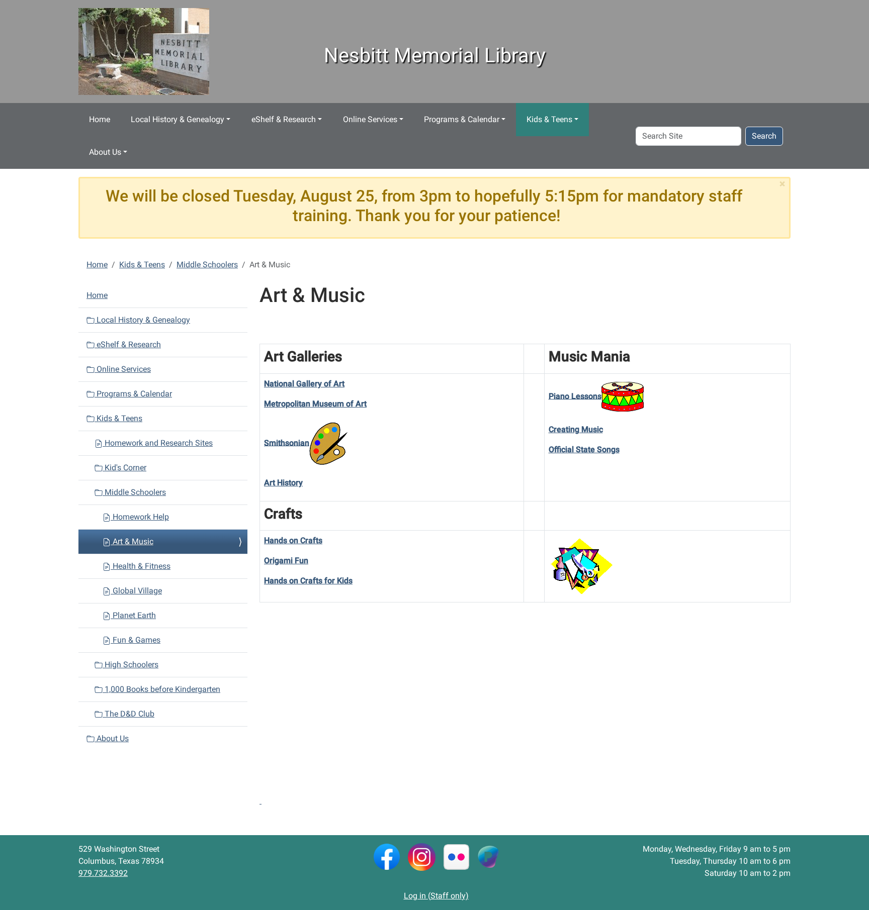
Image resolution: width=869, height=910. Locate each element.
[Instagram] (422, 856)
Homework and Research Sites (158, 443)
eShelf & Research (283, 119)
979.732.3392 (103, 873)
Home (99, 119)
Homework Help (140, 517)
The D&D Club (128, 714)
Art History (283, 482)
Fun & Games (135, 640)
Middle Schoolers (207, 264)
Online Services (370, 119)
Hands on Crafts (293, 540)
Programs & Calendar (461, 119)
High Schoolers (130, 664)
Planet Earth (133, 615)
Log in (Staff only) (436, 895)
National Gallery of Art (304, 383)
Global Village (136, 590)
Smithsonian (286, 442)
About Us (105, 152)
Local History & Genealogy (177, 119)
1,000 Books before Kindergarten (161, 689)
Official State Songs (584, 449)
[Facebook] (387, 856)
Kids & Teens (549, 119)
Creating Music (576, 429)
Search (764, 136)
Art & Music (132, 541)
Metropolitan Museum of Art (315, 404)
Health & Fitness (140, 566)
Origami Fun (286, 560)
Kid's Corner (124, 467)
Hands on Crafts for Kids (308, 580)
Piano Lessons (575, 395)
